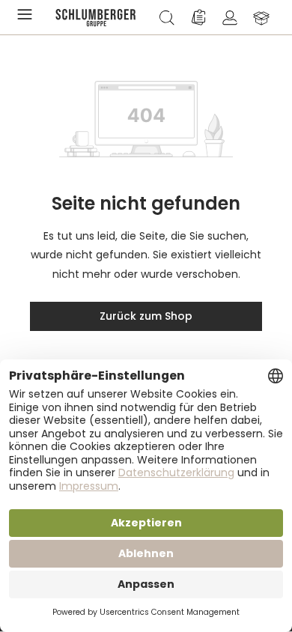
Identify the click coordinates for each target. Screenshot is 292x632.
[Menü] (27, 17)
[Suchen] (167, 17)
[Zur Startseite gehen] (95, 17)
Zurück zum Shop (146, 316)
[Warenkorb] (261, 17)
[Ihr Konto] (230, 17)
